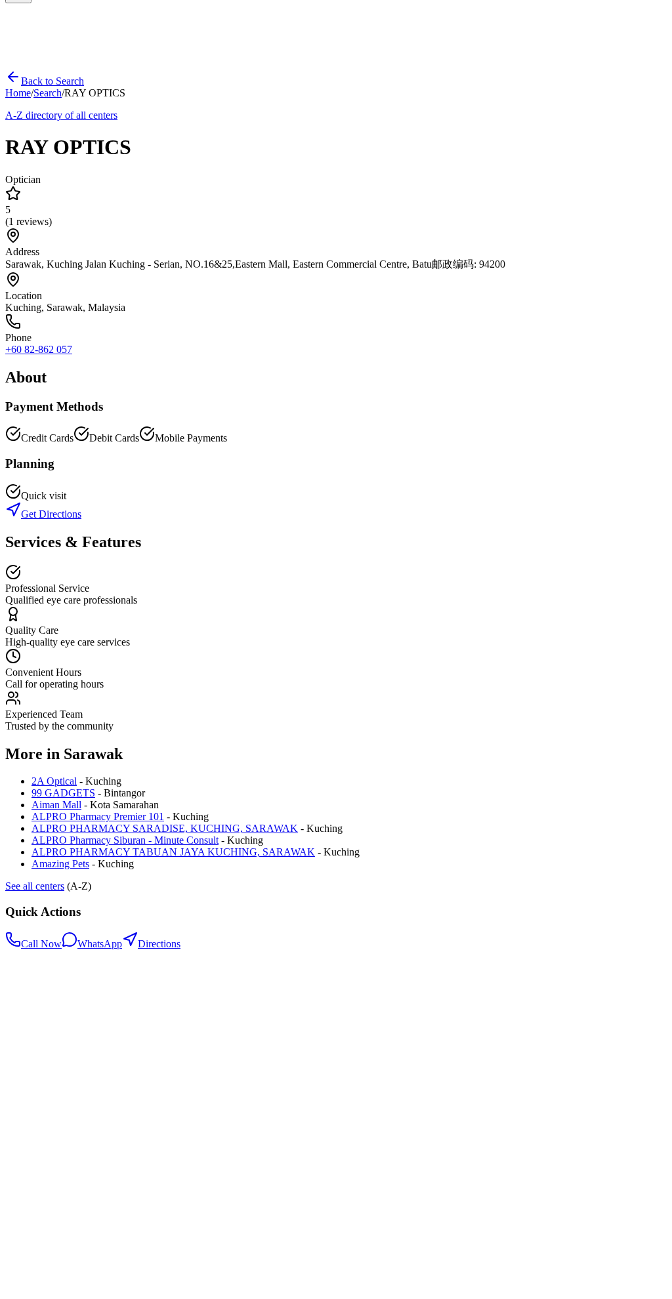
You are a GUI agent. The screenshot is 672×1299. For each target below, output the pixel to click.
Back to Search (52, 81)
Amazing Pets (60, 863)
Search (47, 92)
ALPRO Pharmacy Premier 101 (98, 816)
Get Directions (51, 514)
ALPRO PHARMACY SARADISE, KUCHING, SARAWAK (165, 828)
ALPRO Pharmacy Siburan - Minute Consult (125, 840)
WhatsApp (99, 943)
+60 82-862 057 (38, 349)
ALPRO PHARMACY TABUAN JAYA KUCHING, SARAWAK (173, 851)
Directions (159, 943)
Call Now (41, 943)
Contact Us (55, 1083)
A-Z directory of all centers (61, 115)
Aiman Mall (56, 804)
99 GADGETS (63, 792)
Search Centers (63, 1059)
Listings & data (63, 1095)
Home (18, 92)
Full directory (59, 1071)
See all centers (34, 886)
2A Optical (54, 781)
